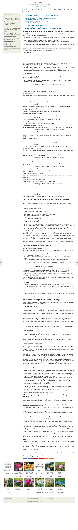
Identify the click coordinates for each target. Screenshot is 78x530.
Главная (33, 6)
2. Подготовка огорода (31, 24)
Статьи (44, 6)
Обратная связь (51, 498)
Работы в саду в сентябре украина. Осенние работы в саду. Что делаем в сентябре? (44, 28)
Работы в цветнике (29, 452)
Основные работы (57, 452)
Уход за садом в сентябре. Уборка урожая (34, 19)
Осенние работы (32, 453)
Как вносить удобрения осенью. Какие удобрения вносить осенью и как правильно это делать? (12, 35)
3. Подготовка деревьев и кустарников (34, 25)
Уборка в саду (27, 453)
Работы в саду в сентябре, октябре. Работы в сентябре (37, 21)
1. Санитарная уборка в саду (32, 22)
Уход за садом (62, 452)
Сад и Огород (39, 2)
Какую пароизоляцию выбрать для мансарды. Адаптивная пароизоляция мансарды (12, 40)
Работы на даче (39, 452)
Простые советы (45, 452)
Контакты (28, 498)
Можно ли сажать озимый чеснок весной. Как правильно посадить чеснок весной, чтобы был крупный (12, 18)
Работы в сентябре (68, 452)
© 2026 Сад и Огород (7, 498)
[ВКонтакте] (28, 458)
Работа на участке (51, 452)
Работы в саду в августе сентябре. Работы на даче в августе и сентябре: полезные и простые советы (48, 16)
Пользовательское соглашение (34, 498)
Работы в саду (34, 452)
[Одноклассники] (49, 458)
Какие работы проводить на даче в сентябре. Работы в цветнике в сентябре (42, 15)
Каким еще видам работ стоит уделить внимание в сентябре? (40, 27)
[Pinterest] (38, 458)
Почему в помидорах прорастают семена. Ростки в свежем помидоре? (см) (11, 23)
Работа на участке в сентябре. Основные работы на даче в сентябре (40, 18)
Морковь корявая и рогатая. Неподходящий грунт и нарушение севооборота (12, 48)
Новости (38, 6)
